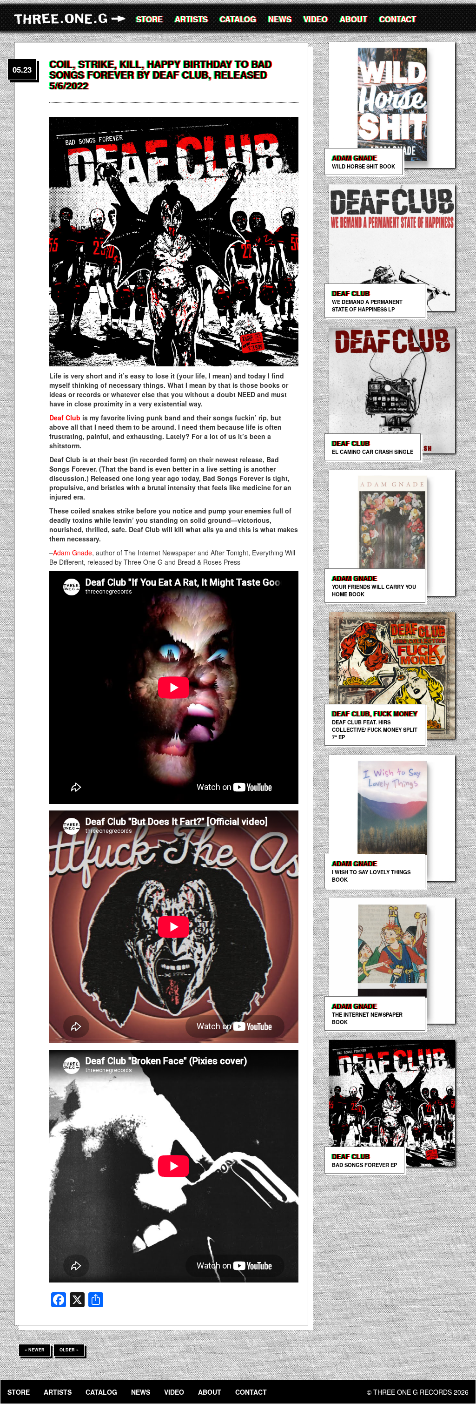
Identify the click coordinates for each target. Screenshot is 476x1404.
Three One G (72, 19)
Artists (191, 19)
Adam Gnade (72, 552)
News (279, 19)
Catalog (238, 19)
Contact (397, 19)
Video (316, 19)
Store (149, 19)
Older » (69, 1350)
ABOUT (353, 19)
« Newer (35, 1350)
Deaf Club (64, 417)
